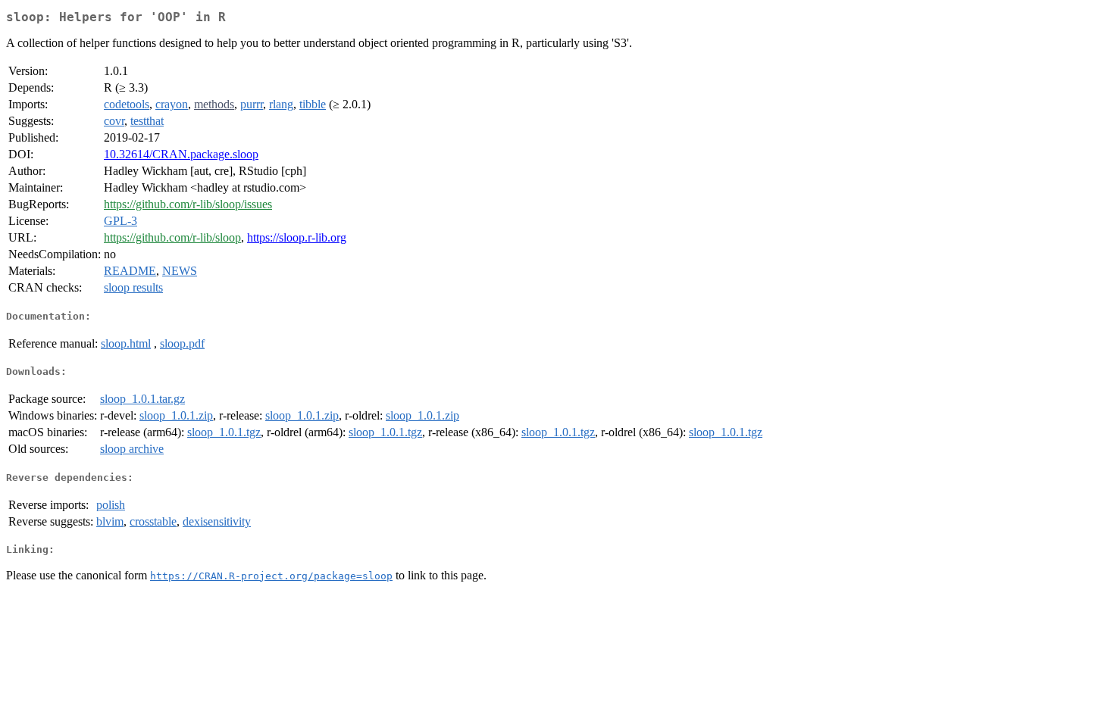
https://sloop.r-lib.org (296, 237)
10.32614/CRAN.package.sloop (181, 154)
